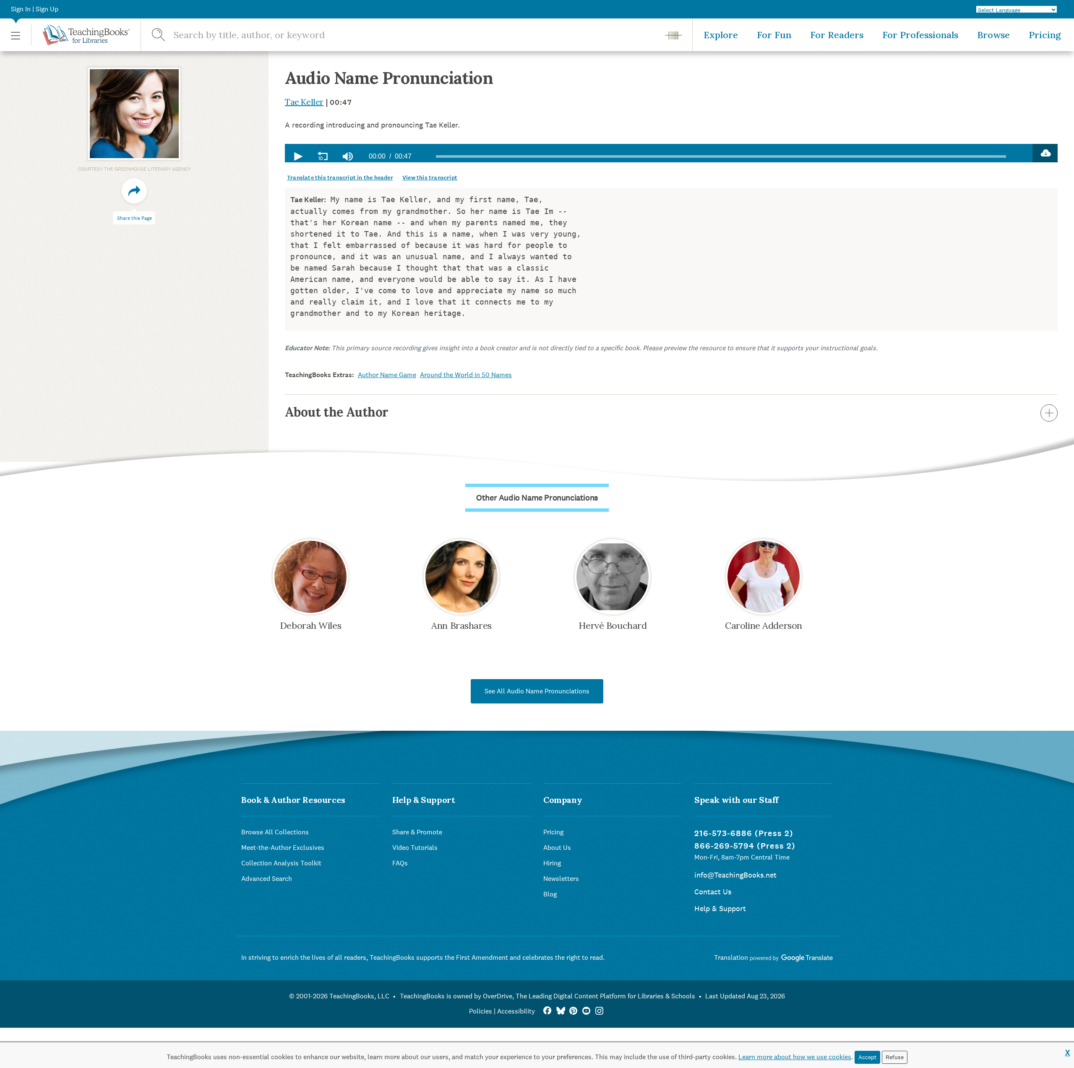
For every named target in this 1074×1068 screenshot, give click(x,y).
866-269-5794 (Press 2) (744, 846)
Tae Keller (304, 101)
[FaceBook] (547, 1011)
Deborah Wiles (310, 625)
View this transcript (429, 178)
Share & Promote (417, 832)
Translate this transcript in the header (340, 178)
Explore (721, 35)
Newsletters (561, 878)
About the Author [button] (336, 412)
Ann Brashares (461, 625)
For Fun (774, 35)
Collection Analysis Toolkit (281, 863)
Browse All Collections (275, 832)
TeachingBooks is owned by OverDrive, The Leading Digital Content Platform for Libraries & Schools (547, 996)
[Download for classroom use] (1045, 153)
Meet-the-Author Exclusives (282, 847)
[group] (347, 156)
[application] (658, 153)
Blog (550, 894)
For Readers (836, 35)
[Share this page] (134, 190)
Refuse (895, 1057)
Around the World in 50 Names (466, 374)
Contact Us (712, 891)
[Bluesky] (560, 1011)
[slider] (721, 156)
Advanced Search (266, 878)
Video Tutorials (415, 847)
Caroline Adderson (763, 625)
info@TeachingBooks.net (735, 875)
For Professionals (920, 35)
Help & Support (720, 908)
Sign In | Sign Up (34, 9)
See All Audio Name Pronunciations (537, 691)
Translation (732, 957)
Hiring (552, 863)
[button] (15, 35)
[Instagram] (599, 1011)
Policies (480, 1011)
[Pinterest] (573, 1011)
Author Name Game (387, 374)
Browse (993, 35)
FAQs (400, 863)
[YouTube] (586, 1011)
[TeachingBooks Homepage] (80, 34)
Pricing (1045, 35)
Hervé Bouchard (613, 625)
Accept (867, 1057)
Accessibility (516, 1011)
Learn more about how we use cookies (794, 1056)
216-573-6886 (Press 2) (743, 833)
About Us (557, 847)
